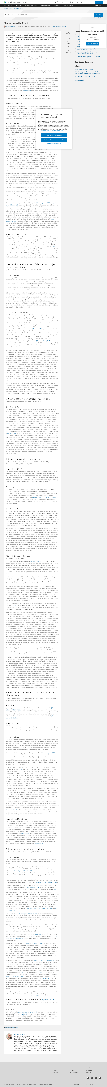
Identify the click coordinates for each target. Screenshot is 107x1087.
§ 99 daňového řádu (37, 943)
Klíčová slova (57, 1068)
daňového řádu (46, 978)
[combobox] (53, 15)
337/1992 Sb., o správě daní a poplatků (86, 76)
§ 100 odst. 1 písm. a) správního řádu (28, 1012)
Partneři (72, 1070)
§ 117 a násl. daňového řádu (32, 887)
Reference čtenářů (74, 1072)
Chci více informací (92, 43)
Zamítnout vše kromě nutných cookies (54, 140)
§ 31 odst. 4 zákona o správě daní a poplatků (39, 908)
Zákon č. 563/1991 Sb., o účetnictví (84, 69)
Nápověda (73, 2)
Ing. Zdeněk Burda (10, 26)
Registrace (99, 2)
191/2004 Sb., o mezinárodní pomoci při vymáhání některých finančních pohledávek (87, 72)
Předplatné (89, 1070)
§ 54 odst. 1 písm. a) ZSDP (43, 203)
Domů (5, 8)
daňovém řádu (27, 90)
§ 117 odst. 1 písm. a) (40, 882)
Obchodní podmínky (9, 1084)
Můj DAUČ (56, 1072)
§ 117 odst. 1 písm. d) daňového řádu (44, 960)
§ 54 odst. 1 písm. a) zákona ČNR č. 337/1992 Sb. (45, 497)
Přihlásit (91, 2)
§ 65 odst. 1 (35, 996)
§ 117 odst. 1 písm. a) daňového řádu (22, 871)
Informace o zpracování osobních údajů (26, 1084)
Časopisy (10, 8)
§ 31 (51, 219)
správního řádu (25, 833)
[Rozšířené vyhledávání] (5, 15)
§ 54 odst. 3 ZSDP (37, 329)
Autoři (71, 1068)
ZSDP (55, 88)
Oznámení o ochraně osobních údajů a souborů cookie (52, 130)
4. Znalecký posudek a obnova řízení (87, 49)
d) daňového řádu (52, 882)
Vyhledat (100, 14)
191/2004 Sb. (37, 934)
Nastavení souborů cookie (45, 1084)
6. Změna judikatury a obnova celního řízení (89, 56)
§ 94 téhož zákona (25, 1014)
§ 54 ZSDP (14, 605)
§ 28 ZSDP (26, 943)
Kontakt (88, 1068)
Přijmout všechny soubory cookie (54, 135)
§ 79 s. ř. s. (48, 996)
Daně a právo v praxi (18, 8)
